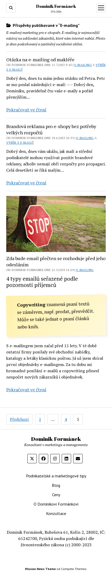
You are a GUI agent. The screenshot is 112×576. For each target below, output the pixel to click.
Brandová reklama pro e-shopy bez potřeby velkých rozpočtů (51, 129)
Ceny (56, 494)
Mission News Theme (40, 569)
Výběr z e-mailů (20, 143)
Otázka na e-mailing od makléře (40, 59)
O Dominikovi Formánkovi (56, 504)
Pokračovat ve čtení (26, 110)
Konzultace (56, 513)
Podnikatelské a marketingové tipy (56, 475)
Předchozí (19, 419)
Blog (56, 485)
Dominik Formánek (56, 6)
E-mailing (83, 65)
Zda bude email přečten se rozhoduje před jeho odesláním (55, 261)
